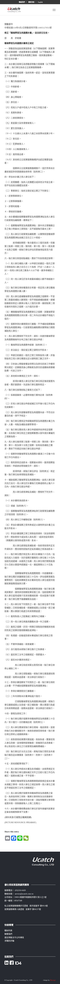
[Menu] (54, 10)
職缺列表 (8, 930)
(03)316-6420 (20, 890)
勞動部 (7, 24)
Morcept (53, 980)
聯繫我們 (8, 934)
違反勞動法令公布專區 (14, 937)
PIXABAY (31, 822)
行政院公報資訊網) (23, 817)
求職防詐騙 (9, 941)
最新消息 (31, 2)
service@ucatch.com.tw (24, 894)
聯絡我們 (22, 2)
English (40, 2)
